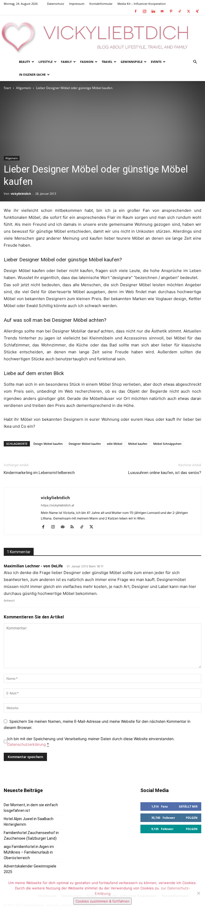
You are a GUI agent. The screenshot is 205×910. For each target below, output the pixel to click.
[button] (194, 61)
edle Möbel (114, 444)
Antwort (9, 600)
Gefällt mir (188, 806)
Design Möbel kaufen (48, 444)
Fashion (86, 62)
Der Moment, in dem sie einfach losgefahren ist (31, 808)
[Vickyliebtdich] (102, 35)
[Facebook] (136, 11)
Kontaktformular (100, 4)
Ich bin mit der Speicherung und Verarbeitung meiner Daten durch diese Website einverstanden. (91, 741)
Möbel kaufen (137, 444)
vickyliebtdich (21, 194)
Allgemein (23, 88)
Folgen (192, 818)
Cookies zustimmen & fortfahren (102, 901)
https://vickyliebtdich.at (57, 505)
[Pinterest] (171, 11)
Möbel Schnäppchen (167, 444)
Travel (107, 62)
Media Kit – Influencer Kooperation (141, 4)
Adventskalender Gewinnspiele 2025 (30, 869)
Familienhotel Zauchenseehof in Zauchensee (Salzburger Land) (31, 835)
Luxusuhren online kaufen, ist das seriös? (164, 472)
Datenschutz (55, 4)
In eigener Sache (32, 74)
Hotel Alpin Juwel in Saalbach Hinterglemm (28, 822)
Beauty (24, 62)
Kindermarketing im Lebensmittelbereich (39, 472)
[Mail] (162, 11)
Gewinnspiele (132, 62)
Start (7, 88)
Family (66, 62)
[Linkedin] (153, 11)
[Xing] (197, 11)
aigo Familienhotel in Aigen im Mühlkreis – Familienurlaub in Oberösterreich (29, 852)
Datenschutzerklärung (26, 744)
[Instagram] (144, 11)
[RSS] (74, 527)
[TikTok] (180, 11)
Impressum (76, 4)
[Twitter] (188, 11)
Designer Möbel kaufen (85, 444)
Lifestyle (45, 62)
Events (156, 62)
